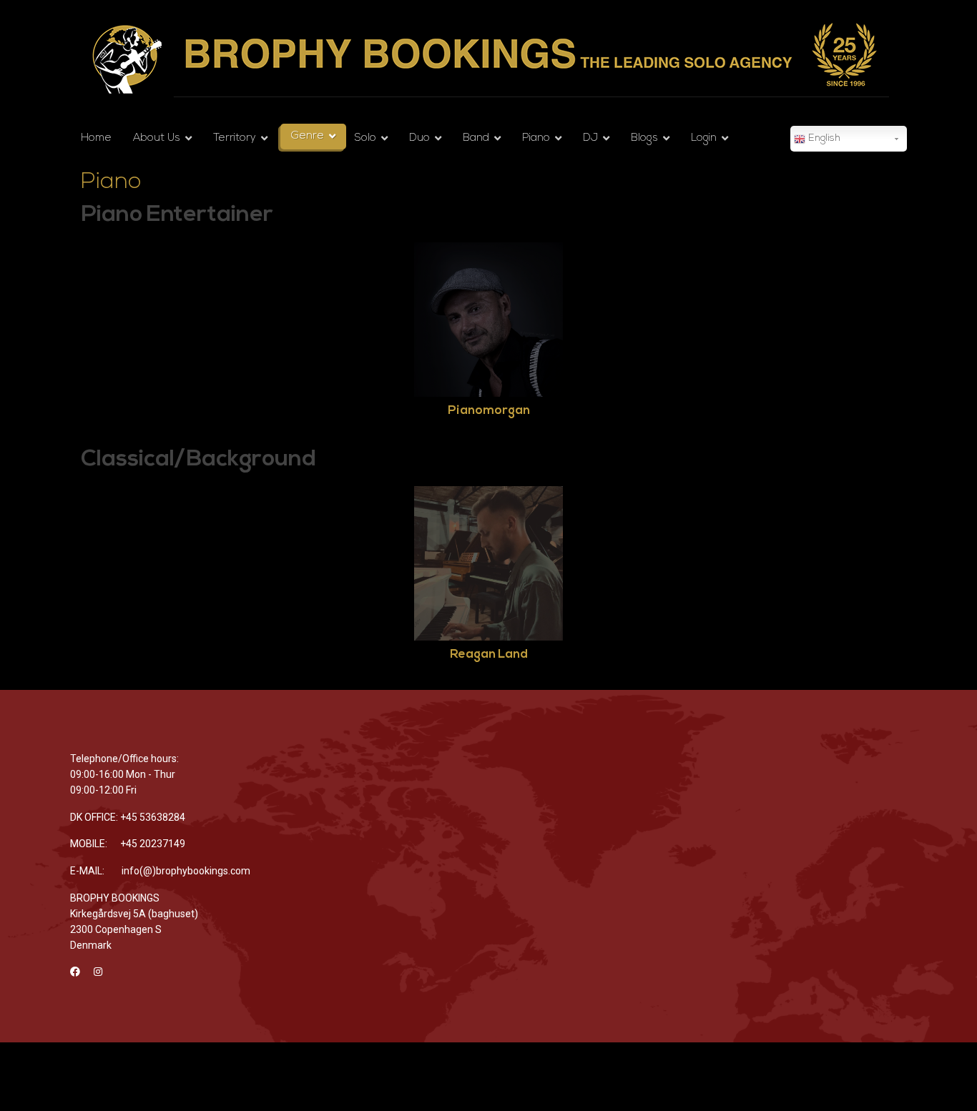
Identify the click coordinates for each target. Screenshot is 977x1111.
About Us (156, 138)
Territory (234, 138)
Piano (536, 138)
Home (96, 138)
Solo (365, 138)
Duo (419, 138)
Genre (307, 136)
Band (476, 138)
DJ (590, 138)
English (822, 138)
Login (704, 138)
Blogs (644, 138)
